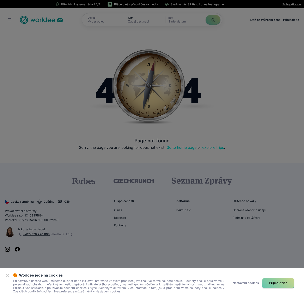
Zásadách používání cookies (32, 291)
